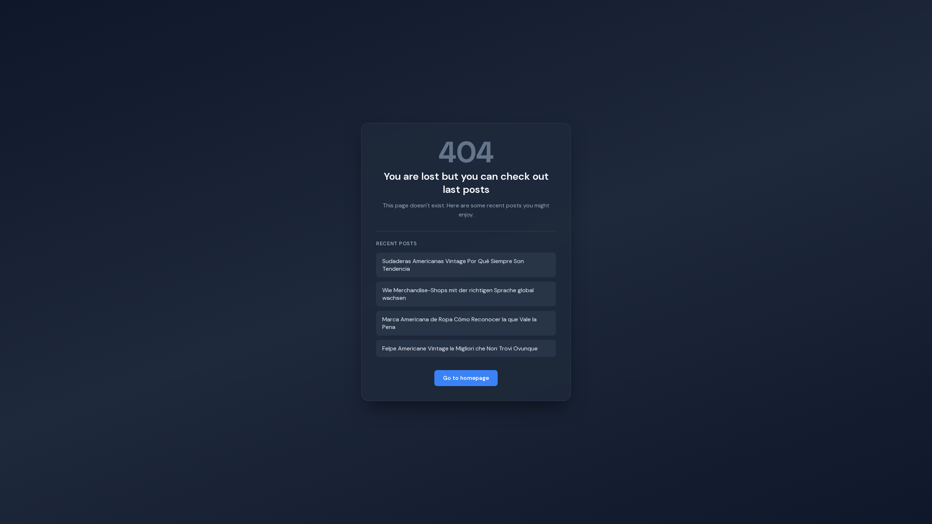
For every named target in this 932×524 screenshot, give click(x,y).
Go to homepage (466, 378)
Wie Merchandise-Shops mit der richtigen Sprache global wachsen (458, 294)
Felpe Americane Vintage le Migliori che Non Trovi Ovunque (460, 348)
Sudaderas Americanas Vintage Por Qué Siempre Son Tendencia (453, 265)
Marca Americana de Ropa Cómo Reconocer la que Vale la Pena (459, 323)
